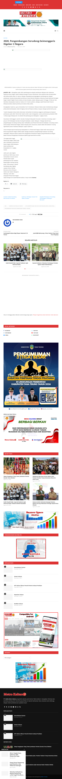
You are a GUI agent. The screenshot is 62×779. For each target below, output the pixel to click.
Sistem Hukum (18, 576)
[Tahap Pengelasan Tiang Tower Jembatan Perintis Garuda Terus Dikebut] (16, 465)
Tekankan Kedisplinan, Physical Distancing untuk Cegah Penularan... (17, 773)
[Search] (57, 31)
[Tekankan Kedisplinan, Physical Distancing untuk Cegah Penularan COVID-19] (5, 773)
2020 (5, 206)
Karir (33, 4)
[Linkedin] (28, 7)
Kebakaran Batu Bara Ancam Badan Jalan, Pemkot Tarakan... (30, 2)
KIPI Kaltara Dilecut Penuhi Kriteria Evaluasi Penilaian (28, 585)
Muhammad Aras (11, 46)
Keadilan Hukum (18, 603)
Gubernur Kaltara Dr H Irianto (16, 206)
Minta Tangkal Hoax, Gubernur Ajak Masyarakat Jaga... (15, 754)
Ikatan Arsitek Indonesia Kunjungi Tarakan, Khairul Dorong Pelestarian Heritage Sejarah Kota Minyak (45, 503)
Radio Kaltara (39, 4)
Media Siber (28, 4)
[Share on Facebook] (32, 214)
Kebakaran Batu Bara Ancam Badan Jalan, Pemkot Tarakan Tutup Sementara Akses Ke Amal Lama (44, 478)
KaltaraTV (46, 4)
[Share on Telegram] (38, 214)
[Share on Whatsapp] (36, 214)
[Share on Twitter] (33, 214)
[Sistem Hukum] (8, 579)
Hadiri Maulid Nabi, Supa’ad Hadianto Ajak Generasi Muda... (17, 263)
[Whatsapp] (37, 7)
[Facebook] (22, 7)
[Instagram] (26, 7)
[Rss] (39, 7)
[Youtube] (30, 7)
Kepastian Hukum (19, 594)
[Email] (33, 7)
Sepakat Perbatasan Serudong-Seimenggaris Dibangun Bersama (47, 198)
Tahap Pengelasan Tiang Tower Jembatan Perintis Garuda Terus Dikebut (16, 477)
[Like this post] (30, 214)
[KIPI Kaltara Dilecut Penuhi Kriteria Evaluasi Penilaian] (8, 588)
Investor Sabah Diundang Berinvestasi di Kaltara (10, 197)
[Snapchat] (35, 7)
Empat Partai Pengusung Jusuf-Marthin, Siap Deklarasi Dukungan (17, 764)
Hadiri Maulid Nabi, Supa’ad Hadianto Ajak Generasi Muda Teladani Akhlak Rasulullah (15, 502)
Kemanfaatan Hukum (19, 567)
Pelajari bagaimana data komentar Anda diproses (45, 315)
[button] (23, 2)
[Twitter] (24, 7)
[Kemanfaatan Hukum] (8, 570)
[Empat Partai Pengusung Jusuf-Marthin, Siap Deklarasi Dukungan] (5, 764)
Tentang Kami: (21, 4)
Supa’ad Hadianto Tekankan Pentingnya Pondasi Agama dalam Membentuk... (45, 263)
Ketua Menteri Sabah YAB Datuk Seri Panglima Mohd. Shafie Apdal (40, 206)
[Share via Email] (41, 214)
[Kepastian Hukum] (8, 597)
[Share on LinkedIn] (35, 214)
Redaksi (15, 4)
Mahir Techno (44, 776)
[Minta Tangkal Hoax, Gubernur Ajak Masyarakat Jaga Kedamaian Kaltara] (5, 754)
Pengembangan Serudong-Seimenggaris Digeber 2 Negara (17, 208)
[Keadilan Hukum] (8, 606)
